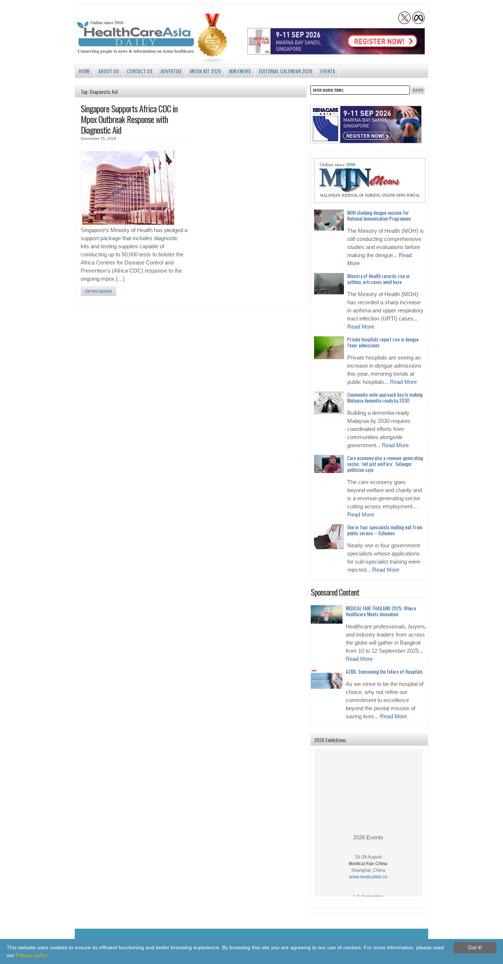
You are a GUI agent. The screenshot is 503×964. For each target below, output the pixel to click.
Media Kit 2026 (205, 71)
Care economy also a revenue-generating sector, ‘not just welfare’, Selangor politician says (385, 463)
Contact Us (139, 71)
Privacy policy (32, 955)
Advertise (171, 71)
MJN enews (240, 71)
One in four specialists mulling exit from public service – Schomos (384, 530)
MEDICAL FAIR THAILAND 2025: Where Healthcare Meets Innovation (381, 611)
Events (327, 71)
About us (108, 71)
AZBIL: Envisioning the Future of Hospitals (384, 671)
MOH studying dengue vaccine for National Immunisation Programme (379, 215)
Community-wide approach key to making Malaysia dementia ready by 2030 (385, 397)
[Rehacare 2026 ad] (366, 124)
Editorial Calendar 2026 (285, 71)
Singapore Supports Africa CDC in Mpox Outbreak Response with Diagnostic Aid (129, 119)
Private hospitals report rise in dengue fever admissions (383, 342)
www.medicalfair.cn (368, 871)
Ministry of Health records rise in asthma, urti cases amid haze (378, 278)
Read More (360, 327)
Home (84, 71)
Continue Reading (98, 291)
